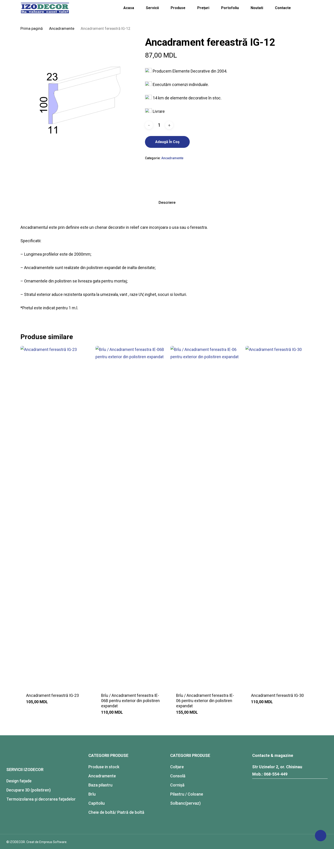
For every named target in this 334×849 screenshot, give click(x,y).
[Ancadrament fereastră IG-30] (281, 516)
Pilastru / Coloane (186, 794)
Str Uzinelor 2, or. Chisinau (277, 766)
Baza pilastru (100, 785)
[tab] (167, 202)
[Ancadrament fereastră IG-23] (56, 516)
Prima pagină (31, 28)
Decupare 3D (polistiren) (28, 790)
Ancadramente (61, 28)
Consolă (177, 775)
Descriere (167, 202)
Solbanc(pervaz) (185, 803)
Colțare (177, 766)
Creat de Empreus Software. (46, 842)
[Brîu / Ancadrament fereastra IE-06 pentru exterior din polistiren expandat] (206, 516)
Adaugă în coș (167, 142)
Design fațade (19, 780)
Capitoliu (96, 803)
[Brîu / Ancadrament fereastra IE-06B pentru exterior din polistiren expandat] (131, 516)
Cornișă (177, 785)
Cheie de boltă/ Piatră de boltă (116, 812)
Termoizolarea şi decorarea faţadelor (41, 799)
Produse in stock (103, 766)
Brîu (92, 794)
